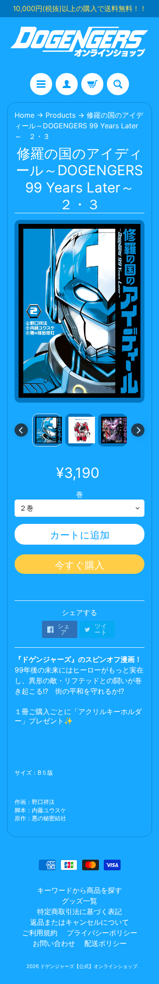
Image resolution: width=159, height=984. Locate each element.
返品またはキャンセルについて (79, 922)
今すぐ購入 (79, 565)
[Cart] (92, 84)
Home (24, 115)
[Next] (137, 430)
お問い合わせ (54, 943)
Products (60, 115)
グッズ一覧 (79, 900)
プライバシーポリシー (102, 932)
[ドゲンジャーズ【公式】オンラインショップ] (79, 45)
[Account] (67, 84)
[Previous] (21, 430)
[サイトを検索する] (118, 84)
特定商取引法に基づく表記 (79, 911)
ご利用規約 (39, 932)
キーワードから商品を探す (79, 890)
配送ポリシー (105, 943)
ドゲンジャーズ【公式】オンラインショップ (88, 966)
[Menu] (41, 84)
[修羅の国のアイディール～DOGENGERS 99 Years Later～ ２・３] (46, 430)
